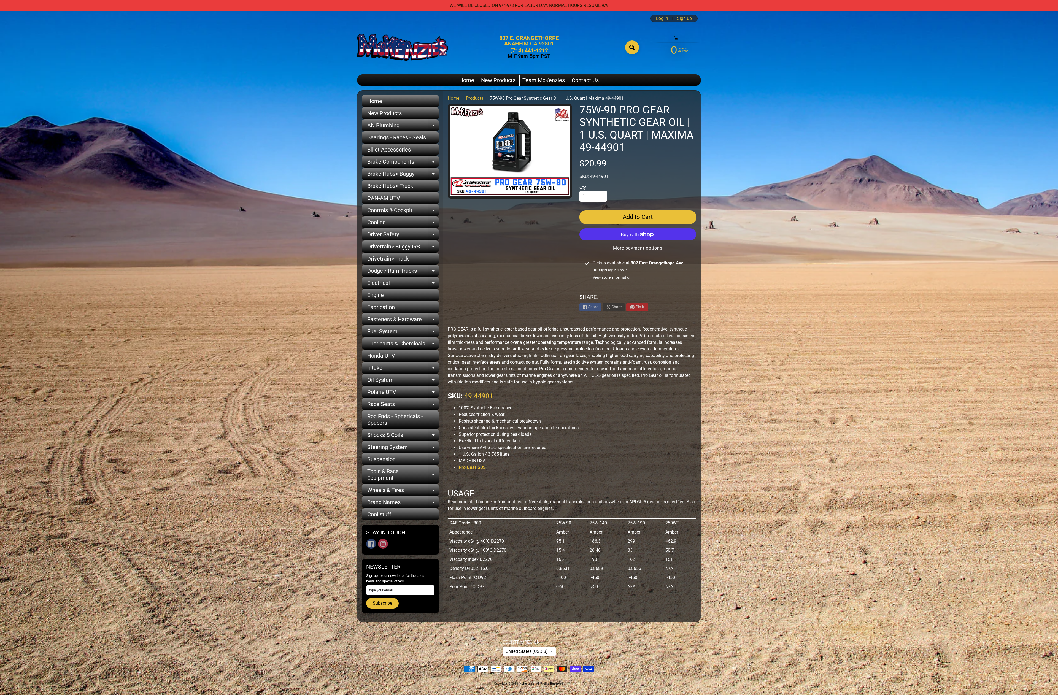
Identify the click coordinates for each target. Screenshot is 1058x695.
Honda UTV (381, 355)
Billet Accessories (389, 149)
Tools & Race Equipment (403, 475)
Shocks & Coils (403, 436)
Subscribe (382, 603)
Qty (582, 187)
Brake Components (403, 163)
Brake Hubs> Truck (390, 186)
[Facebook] (371, 544)
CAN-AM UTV (383, 198)
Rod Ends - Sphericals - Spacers (395, 419)
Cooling (403, 223)
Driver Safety (403, 235)
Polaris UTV (403, 393)
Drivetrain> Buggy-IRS (403, 248)
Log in (662, 18)
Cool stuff (379, 514)
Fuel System (403, 332)
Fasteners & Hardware (403, 320)
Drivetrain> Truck (388, 258)
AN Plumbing (403, 126)
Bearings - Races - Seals (396, 137)
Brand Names (403, 503)
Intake (403, 369)
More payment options (637, 248)
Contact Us (585, 80)
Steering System (403, 448)
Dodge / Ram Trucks (403, 272)
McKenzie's (527, 683)
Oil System (403, 381)
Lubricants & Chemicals (403, 345)
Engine (375, 295)
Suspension (403, 460)
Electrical (403, 284)
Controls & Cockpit (403, 211)
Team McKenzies (543, 80)
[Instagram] (383, 544)
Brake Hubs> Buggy (403, 175)
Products (474, 98)
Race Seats (403, 405)
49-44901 (478, 396)
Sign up (684, 18)
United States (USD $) (527, 651)
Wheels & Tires (403, 491)
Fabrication (381, 307)
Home (466, 80)
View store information (612, 277)
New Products (498, 80)
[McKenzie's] (402, 47)
